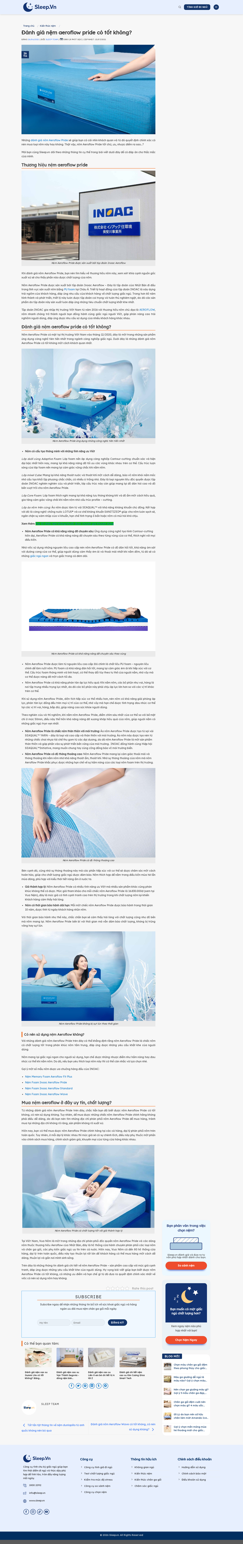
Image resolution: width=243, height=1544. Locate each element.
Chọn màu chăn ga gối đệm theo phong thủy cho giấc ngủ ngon (190, 1366)
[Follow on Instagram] (33, 1512)
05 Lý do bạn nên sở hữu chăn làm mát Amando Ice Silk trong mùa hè (190, 1416)
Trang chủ (28, 25)
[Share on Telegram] (105, 1386)
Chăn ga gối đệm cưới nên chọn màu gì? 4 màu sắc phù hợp (189, 1403)
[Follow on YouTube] (46, 1512)
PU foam (69, 289)
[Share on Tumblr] (98, 1386)
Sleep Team (52, 39)
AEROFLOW (147, 309)
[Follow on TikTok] (39, 1512)
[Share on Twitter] (78, 1386)
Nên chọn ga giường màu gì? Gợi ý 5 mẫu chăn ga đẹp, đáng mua (191, 1391)
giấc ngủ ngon (39, 556)
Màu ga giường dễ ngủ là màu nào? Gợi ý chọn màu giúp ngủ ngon (189, 1378)
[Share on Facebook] (71, 1386)
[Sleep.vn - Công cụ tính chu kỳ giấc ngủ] (39, 7)
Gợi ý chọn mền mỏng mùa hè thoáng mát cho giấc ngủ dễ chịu (190, 1428)
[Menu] (216, 7)
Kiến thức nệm (48, 25)
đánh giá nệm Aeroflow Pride (49, 140)
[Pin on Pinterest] (85, 1386)
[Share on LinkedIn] (92, 1386)
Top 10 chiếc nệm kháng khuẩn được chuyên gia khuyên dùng (75, 523)
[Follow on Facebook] (26, 1512)
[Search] (180, 7)
